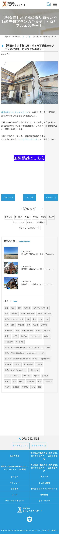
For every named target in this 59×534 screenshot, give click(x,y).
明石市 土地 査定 (27, 313)
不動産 (7, 387)
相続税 (35, 325)
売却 (14, 381)
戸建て (7, 381)
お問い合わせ (34, 370)
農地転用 (21, 325)
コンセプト (19, 342)
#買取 (43, 217)
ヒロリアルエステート (28, 139)
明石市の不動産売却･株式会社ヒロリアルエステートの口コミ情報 (27, 347)
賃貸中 (7, 336)
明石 (6, 313)
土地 (33, 387)
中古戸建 (24, 336)
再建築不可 (9, 330)
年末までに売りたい (43, 330)
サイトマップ (44, 501)
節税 (28, 325)
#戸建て (30, 222)
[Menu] (55, 4)
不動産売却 (9, 342)
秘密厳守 (14, 313)
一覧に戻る (29, 197)
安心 (28, 319)
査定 (39, 381)
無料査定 (47, 336)
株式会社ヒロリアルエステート (14, 112)
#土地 (51, 217)
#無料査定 (41, 222)
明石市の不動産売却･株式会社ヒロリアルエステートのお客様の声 (27, 359)
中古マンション (35, 336)
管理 (6, 308)
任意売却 (27, 308)
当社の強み (27, 376)
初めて (21, 381)
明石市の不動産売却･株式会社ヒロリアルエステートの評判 (25, 353)
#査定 (27, 217)
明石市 (36, 376)
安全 (34, 319)
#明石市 (8, 217)
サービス (8, 364)
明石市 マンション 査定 (14, 319)
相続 (12, 308)
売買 (6, 325)
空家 (40, 319)
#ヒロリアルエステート (29, 227)
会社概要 (45, 376)
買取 (39, 387)
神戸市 (15, 336)
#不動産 (18, 217)
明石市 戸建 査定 (44, 313)
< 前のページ (8, 197)
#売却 (35, 217)
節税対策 (44, 325)
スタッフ (17, 364)
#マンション (18, 222)
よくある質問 (28, 364)
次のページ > (51, 197)
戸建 (17, 330)
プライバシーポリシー (12, 376)
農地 (12, 325)
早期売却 (25, 387)
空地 (46, 319)
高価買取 (16, 387)
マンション (48, 381)
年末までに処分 (27, 330)
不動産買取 (31, 381)
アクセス (39, 364)
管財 (19, 308)
